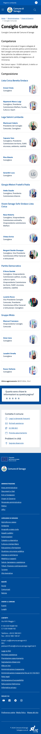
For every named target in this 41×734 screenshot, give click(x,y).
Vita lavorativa (7, 573)
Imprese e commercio (9, 555)
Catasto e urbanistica (9, 540)
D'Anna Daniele (9, 271)
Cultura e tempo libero (10, 544)
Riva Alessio (8, 157)
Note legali (5, 676)
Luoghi (4, 609)
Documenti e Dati (8, 491)
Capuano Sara (8, 138)
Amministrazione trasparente (12, 669)
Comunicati (5, 589)
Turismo (4, 569)
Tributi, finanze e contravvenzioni (14, 565)
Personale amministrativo (11, 502)
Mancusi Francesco (10, 321)
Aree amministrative (9, 487)
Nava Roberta (8, 214)
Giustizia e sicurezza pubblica (12, 551)
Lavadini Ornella (9, 353)
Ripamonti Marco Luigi (12, 101)
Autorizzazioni (6, 536)
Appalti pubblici (7, 533)
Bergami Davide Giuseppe (13, 250)
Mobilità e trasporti (8, 558)
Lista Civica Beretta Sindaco (14, 80)
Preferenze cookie (8, 712)
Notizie (4, 593)
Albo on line (5, 665)
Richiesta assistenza (9, 654)
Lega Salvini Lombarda (12, 117)
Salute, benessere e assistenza (13, 562)
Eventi (3, 605)
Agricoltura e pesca (8, 522)
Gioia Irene (7, 338)
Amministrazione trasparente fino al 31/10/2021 (20, 672)
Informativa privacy (8, 687)
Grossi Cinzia (8, 87)
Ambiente (5, 525)
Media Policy (21, 712)
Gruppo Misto (8, 315)
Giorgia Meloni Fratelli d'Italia (15, 184)
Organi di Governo (8, 498)
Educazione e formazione (11, 547)
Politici (4, 505)
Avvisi (3, 585)
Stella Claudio (8, 190)
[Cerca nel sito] (35, 10)
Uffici (3, 509)
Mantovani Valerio (10, 123)
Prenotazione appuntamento (12, 658)
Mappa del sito (32, 712)
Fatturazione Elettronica (10, 683)
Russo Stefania (9, 369)
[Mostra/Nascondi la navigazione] (2, 9)
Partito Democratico (11, 265)
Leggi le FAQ (6, 651)
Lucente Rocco (9, 296)
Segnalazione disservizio (10, 662)
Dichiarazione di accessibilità (12, 680)
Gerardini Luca (9, 172)
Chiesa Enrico (8, 236)
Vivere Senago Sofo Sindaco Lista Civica (17, 205)
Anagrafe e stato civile (10, 529)
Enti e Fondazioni (8, 495)
